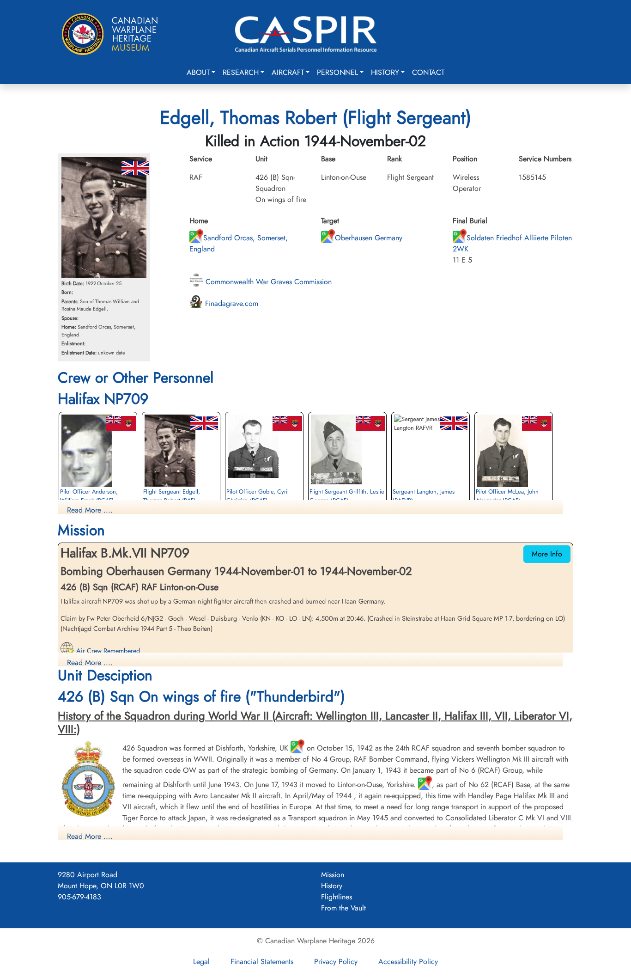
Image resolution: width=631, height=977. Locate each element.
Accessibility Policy (408, 961)
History (385, 72)
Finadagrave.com (230, 303)
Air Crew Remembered (107, 650)
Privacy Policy (336, 961)
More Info (546, 554)
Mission (332, 874)
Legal (201, 961)
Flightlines (336, 897)
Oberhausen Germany (368, 237)
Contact (428, 72)
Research (241, 72)
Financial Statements (262, 961)
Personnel (337, 72)
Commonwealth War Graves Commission (267, 281)
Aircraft (288, 72)
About (198, 72)
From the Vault (343, 908)
